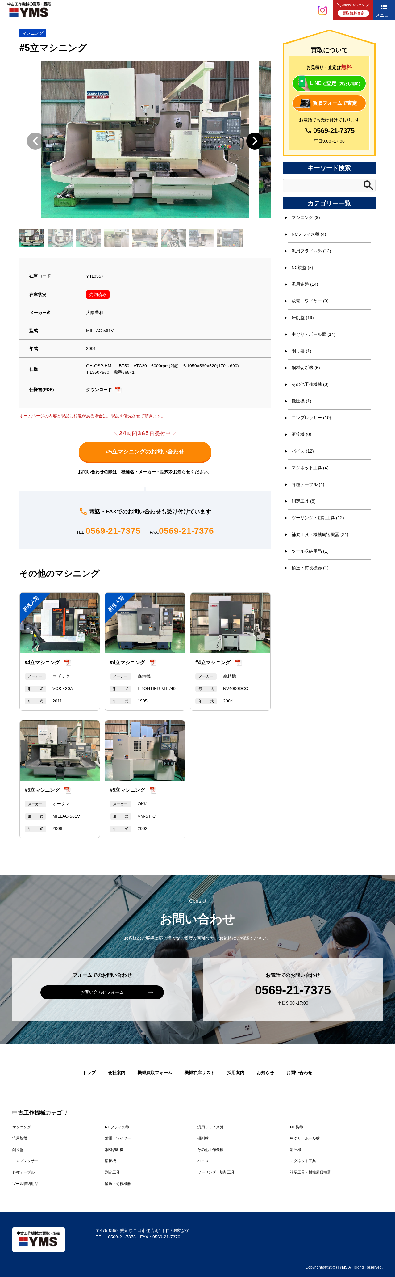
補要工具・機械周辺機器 (310, 1172)
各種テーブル (23, 1172)
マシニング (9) (306, 217)
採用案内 (235, 1072)
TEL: (108, 531)
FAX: (182, 531)
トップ (89, 1072)
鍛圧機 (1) (301, 400)
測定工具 (112, 1172)
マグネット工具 (303, 1161)
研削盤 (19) (303, 317)
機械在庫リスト (200, 1072)
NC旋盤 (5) (302, 267)
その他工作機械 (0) (310, 384)
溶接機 (110, 1161)
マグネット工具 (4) (310, 467)
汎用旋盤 (19, 1138)
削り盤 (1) (301, 350)
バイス (203, 1161)
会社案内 (116, 1072)
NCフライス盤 (117, 1127)
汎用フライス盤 (210, 1127)
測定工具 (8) (304, 501)
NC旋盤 (296, 1127)
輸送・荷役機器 (118, 1184)
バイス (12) (303, 451)
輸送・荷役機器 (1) (310, 567)
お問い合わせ (299, 1072)
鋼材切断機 (114, 1150)
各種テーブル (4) (308, 484)
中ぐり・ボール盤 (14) (313, 334)
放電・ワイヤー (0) (310, 300)
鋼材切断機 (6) (306, 367)
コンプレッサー (25, 1161)
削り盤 (17, 1150)
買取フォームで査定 (335, 103)
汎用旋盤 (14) (305, 284)
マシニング (33, 33)
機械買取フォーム (155, 1072)
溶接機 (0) (301, 434)
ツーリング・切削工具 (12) (318, 517)
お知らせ (265, 1072)
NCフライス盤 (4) (309, 234)
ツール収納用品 (25, 1184)
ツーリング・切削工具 (216, 1172)
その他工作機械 (210, 1150)
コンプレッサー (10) (311, 417)
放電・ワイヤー (118, 1138)
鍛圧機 (295, 1150)
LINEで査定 (336, 83)
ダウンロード (99, 389)
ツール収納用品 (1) (310, 551)
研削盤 (203, 1138)
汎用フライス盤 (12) (311, 250)
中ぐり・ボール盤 (305, 1138)
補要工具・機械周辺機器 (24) (320, 534)
